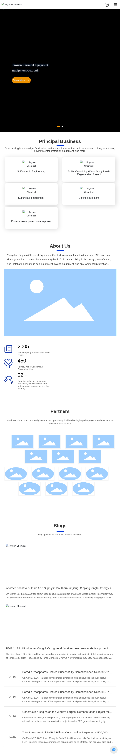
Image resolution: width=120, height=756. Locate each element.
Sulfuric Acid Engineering (31, 217)
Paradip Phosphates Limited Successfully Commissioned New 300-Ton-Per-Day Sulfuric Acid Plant (67, 718)
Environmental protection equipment (31, 267)
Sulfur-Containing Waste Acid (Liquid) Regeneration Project (89, 218)
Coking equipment (89, 243)
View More (19, 104)
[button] (58, 170)
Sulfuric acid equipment (31, 243)
